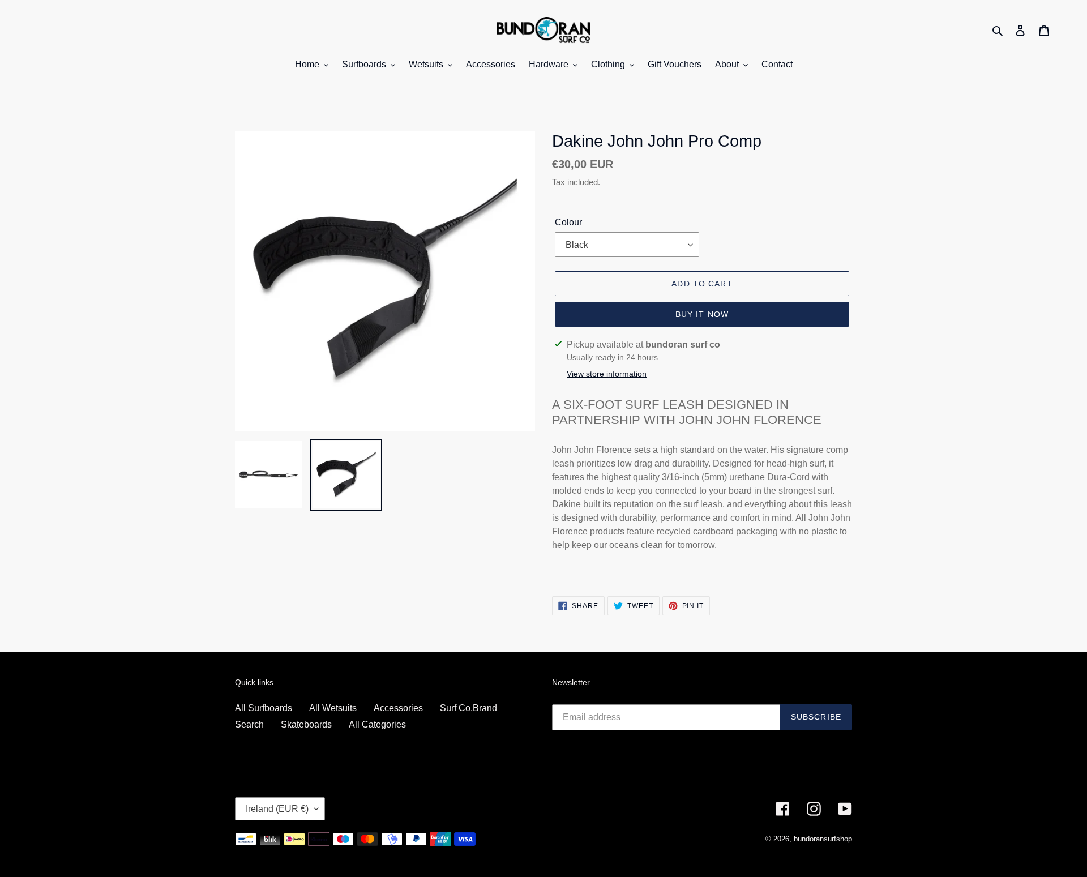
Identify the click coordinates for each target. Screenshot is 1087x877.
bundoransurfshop (823, 839)
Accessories (398, 708)
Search (249, 724)
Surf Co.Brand (468, 708)
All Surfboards (263, 708)
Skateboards (306, 724)
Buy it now (702, 314)
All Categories (377, 724)
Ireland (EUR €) (277, 809)
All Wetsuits (333, 708)
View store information (607, 373)
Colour (568, 222)
